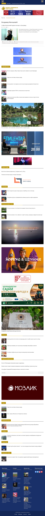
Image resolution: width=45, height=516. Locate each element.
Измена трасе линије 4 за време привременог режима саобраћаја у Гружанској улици (19, 366)
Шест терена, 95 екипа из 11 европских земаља (17, 413)
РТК (7, 27)
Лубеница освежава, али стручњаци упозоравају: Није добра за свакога (22, 345)
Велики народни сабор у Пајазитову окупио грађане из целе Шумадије (22, 70)
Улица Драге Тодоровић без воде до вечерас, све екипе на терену (15, 369)
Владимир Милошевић (23, 41)
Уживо (29, 514)
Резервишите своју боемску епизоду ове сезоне (11, 331)
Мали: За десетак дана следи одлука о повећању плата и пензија (20, 190)
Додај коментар (6, 41)
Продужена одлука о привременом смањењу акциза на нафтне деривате (22, 197)
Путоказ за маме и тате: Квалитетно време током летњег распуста (21, 208)
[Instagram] (40, 472)
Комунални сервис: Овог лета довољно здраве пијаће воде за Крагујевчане (23, 457)
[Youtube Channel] (42, 472)
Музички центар (34, 41)
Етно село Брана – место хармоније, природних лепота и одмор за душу (15, 127)
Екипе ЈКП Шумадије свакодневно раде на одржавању (12, 363)
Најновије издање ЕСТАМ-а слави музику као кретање (18, 90)
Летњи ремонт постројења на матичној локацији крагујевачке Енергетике (22, 84)
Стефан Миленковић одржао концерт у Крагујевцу (13, 25)
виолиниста (17, 41)
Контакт (25, 514)
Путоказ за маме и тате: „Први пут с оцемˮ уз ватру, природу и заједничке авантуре (24, 214)
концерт (29, 41)
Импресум (20, 514)
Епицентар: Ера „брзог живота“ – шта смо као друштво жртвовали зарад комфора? (24, 446)
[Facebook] (36, 472)
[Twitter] (38, 472)
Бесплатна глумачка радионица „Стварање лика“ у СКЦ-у (13, 171)
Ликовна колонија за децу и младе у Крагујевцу (11, 174)
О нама (15, 514)
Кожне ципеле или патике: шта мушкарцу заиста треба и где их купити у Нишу (23, 339)
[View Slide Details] (22, 143)
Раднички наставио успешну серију (14, 77)
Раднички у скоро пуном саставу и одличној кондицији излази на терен (17, 500)
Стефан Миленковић (14, 43)
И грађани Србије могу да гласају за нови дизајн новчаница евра (20, 352)
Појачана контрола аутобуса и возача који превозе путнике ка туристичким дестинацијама (28, 480)
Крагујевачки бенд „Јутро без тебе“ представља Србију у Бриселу (6, 500)
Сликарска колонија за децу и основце (6, 490)
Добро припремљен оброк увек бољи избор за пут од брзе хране (28, 490)
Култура (12, 41)
